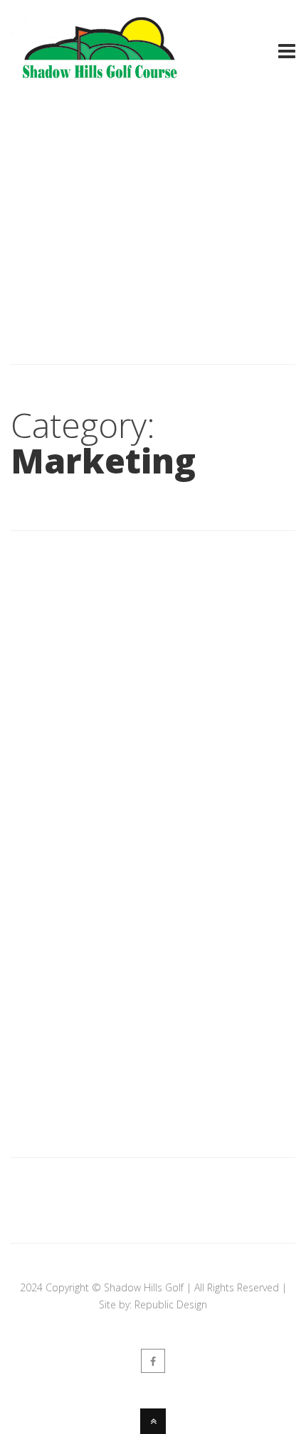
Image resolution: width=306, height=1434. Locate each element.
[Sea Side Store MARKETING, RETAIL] (153, 576)
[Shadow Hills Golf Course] (100, 80)
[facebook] (153, 1361)
